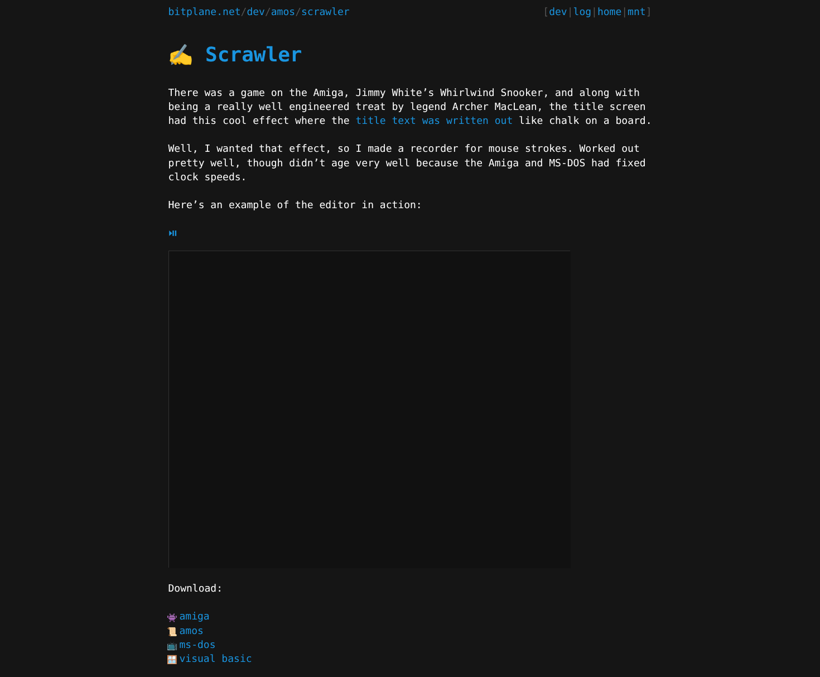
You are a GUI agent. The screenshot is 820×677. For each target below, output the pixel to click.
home (609, 12)
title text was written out (434, 121)
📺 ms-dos (198, 645)
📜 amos (192, 631)
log (582, 12)
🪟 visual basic (216, 659)
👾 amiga (195, 616)
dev (256, 12)
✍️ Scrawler (235, 55)
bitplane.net (204, 12)
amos (283, 12)
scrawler (325, 12)
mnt (637, 12)
